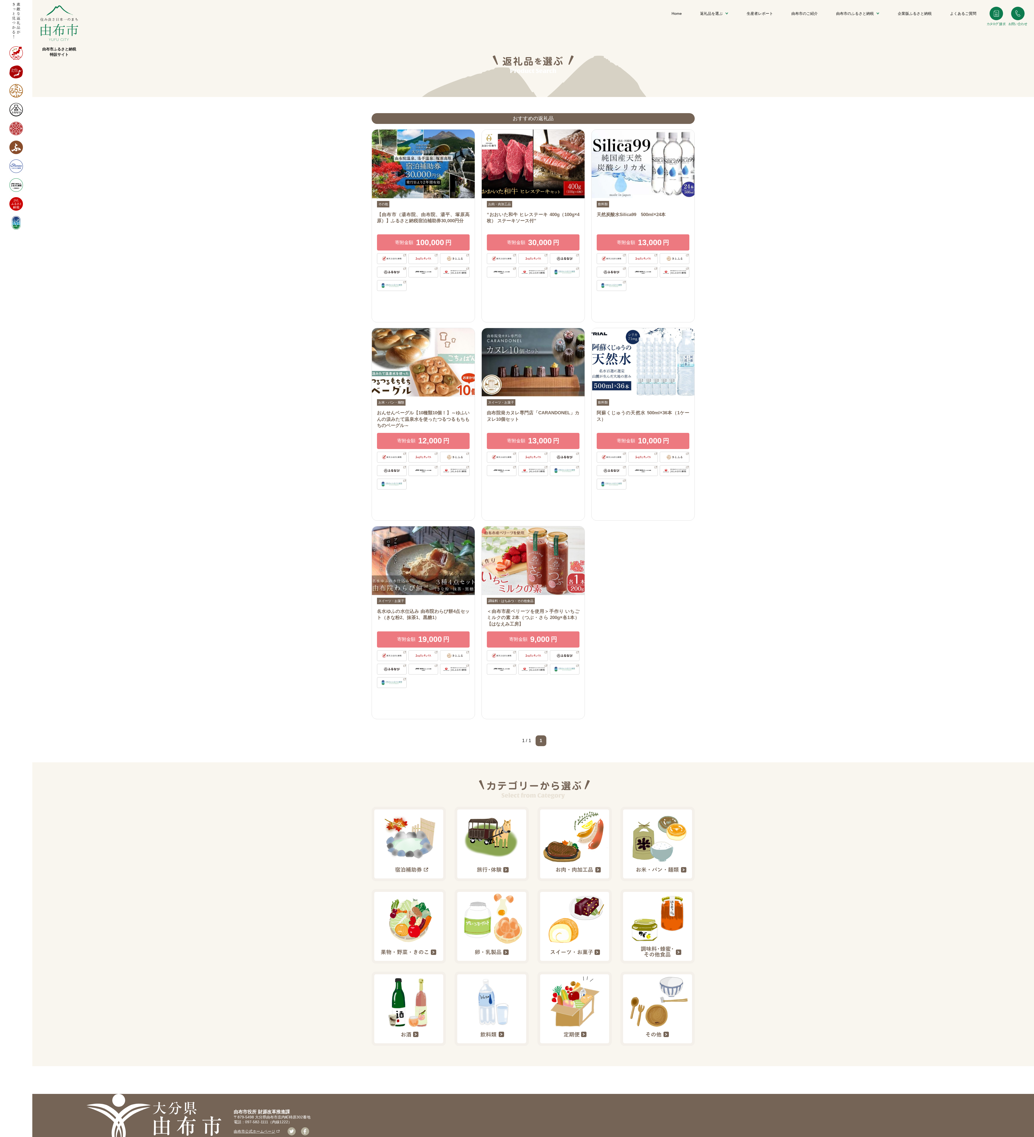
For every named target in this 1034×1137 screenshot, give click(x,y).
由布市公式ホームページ (254, 1131)
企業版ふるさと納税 (915, 13)
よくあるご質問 (963, 13)
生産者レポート (760, 13)
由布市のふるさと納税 (855, 13)
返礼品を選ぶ (711, 13)
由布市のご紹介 (804, 13)
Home (677, 13)
